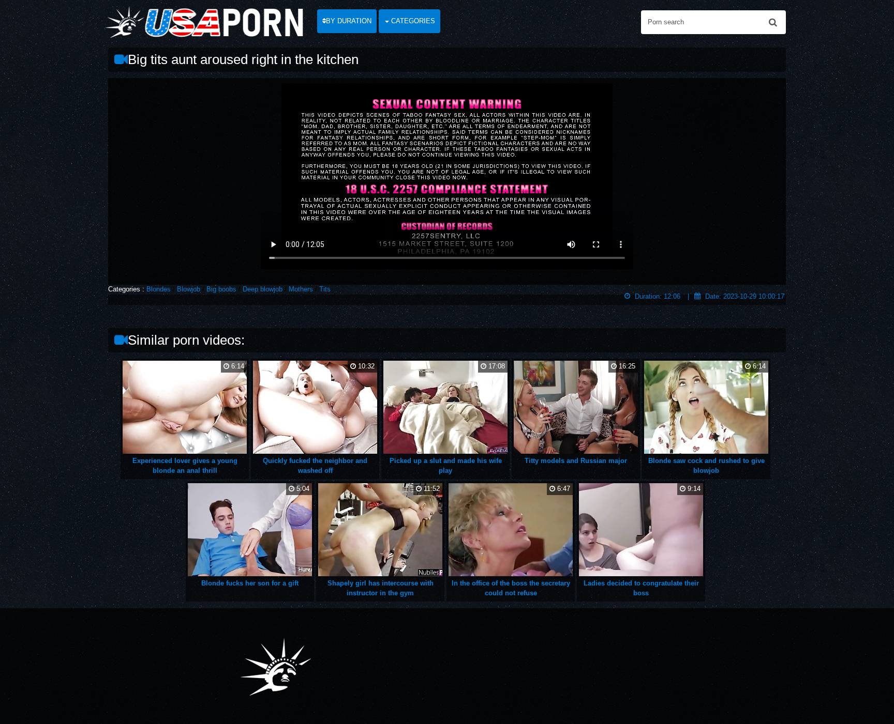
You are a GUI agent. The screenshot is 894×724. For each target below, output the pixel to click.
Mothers (301, 289)
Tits (325, 289)
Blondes (158, 289)
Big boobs (221, 289)
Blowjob (188, 289)
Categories (412, 21)
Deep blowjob (262, 289)
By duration (348, 21)
